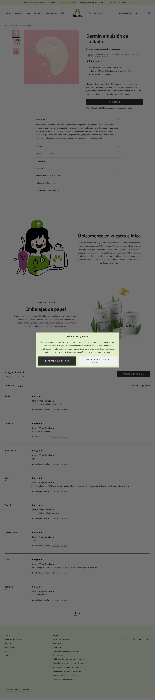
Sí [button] (51, 410)
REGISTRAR (114, 102)
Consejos (39, 168)
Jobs (62, 13)
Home (7, 13)
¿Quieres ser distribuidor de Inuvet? (67, 671)
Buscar (55, 635)
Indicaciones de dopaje (45, 183)
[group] (17, 372)
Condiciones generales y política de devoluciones (67, 653)
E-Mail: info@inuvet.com (63, 679)
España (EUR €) (125, 13)
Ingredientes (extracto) (45, 153)
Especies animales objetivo (47, 190)
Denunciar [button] (56, 410)
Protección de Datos (61, 639)
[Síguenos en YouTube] (140, 639)
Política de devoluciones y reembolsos (68, 659)
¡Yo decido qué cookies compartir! (97, 361)
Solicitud (39, 146)
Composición (40, 161)
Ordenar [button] (9, 385)
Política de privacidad (101, 352)
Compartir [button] (64, 410)
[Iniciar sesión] (149, 13)
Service (37, 13)
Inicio (7, 25)
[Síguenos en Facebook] (127, 639)
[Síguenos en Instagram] (133, 639)
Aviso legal (57, 643)
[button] (114, 61)
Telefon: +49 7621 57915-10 (65, 675)
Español (139, 13)
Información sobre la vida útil (48, 175)
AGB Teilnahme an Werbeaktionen (67, 667)
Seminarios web (50, 13)
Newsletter (57, 647)
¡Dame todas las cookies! (57, 361)
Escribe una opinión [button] (133, 374)
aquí (130, 108)
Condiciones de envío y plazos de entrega (70, 663)
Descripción (40, 119)
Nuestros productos (22, 13)
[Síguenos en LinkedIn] (146, 639)
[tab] (141, 386)
